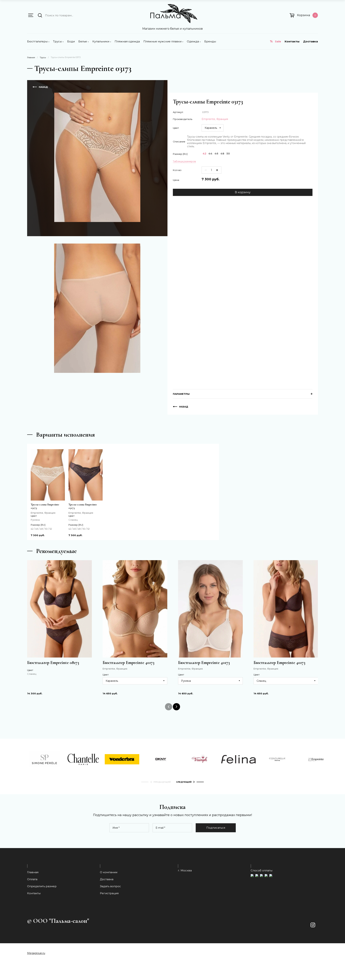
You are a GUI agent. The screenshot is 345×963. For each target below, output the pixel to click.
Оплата (32, 879)
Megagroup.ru (36, 953)
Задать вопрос (110, 886)
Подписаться (215, 827)
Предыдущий (162, 782)
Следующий (184, 782)
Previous (168, 706)
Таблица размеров (184, 161)
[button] (30, 15)
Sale (278, 41)
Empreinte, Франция (215, 119)
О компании (108, 872)
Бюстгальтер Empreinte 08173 (53, 662)
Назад (43, 86)
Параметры (181, 393)
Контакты (292, 41)
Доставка (310, 41)
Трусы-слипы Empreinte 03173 (45, 506)
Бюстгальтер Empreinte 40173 (128, 662)
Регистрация (109, 893)
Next (176, 706)
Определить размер (42, 886)
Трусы (43, 58)
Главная (31, 58)
